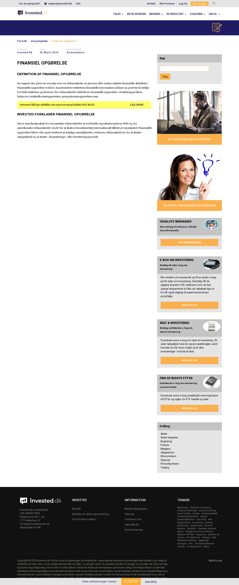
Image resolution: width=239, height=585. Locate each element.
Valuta (206, 546)
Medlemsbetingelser (136, 508)
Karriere (209, 522)
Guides (203, 516)
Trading (165, 467)
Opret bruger (199, 3)
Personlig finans (170, 463)
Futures (165, 445)
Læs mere (136, 104)
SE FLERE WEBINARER (189, 242)
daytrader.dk (132, 524)
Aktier (164, 433)
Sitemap (129, 514)
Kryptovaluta (196, 525)
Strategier (182, 543)
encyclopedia (39, 41)
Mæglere (166, 448)
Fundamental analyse (187, 516)
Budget (196, 513)
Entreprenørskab (209, 513)
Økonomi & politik (185, 534)
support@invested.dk (60, 3)
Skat (214, 537)
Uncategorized (194, 546)
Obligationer (167, 452)
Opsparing (201, 534)
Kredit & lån (183, 525)
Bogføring (166, 441)
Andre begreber (169, 437)
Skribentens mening (186, 540)
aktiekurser (182, 507)
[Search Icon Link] (214, 3)
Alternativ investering (200, 507)
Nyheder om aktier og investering (90, 514)
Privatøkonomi (193, 537)
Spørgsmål (203, 540)
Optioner (165, 460)
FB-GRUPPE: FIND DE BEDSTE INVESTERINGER (189, 205)
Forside (22, 41)
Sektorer (206, 537)
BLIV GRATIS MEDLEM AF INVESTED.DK (189, 139)
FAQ (78, 3)
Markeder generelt (207, 528)
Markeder (191, 528)
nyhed (180, 531)
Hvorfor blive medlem (84, 519)
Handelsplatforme (186, 519)
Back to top (215, 560)
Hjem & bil (201, 519)
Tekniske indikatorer (204, 543)
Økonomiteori (168, 456)
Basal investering (207, 510)
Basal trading (184, 513)
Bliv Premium (167, 3)
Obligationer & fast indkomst (199, 531)
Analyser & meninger (187, 510)
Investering (197, 522)
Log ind (183, 3)
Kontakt (151, 3)
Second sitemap (134, 529)
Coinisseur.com (133, 519)
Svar (191, 543)
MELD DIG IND (189, 305)
